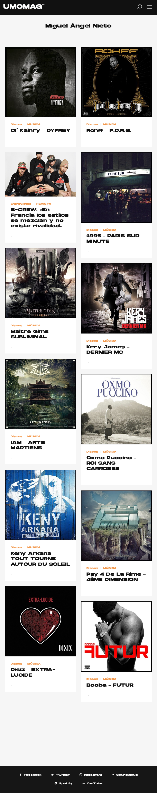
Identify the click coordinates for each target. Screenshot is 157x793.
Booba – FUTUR (109, 685)
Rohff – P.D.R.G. (108, 130)
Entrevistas (21, 204)
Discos (16, 124)
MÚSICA (34, 124)
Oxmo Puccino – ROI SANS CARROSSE (111, 463)
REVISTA (43, 204)
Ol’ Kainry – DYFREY (40, 130)
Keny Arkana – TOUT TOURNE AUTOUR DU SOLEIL (40, 559)
